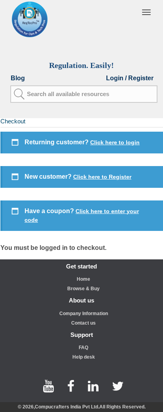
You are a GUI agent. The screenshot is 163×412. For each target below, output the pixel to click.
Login (115, 78)
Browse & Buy (83, 288)
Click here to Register (102, 177)
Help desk (83, 357)
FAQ (83, 347)
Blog (18, 78)
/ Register (139, 78)
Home (83, 279)
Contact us (83, 323)
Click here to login (115, 142)
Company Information (83, 313)
